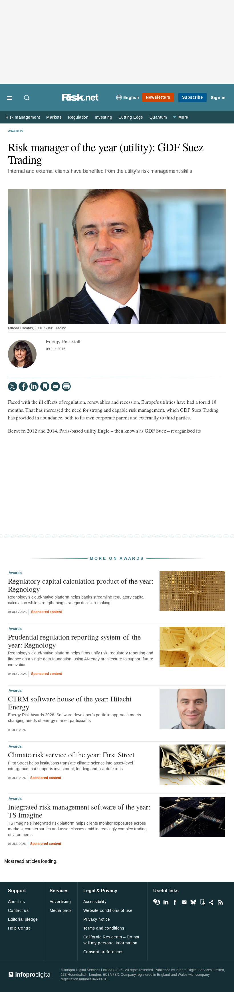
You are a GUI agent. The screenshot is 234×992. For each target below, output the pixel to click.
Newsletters (158, 97)
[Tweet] (12, 386)
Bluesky (193, 902)
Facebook (175, 902)
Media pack (61, 910)
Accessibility (94, 901)
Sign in (218, 98)
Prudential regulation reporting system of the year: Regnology (74, 641)
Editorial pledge (23, 919)
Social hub (211, 902)
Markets (54, 117)
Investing (103, 117)
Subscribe (192, 97)
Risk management (22, 117)
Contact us (18, 910)
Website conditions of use (108, 910)
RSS (220, 902)
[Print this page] (66, 386)
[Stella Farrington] (22, 354)
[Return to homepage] (80, 99)
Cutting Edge (130, 117)
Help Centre (19, 928)
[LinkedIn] (34, 386)
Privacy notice (96, 919)
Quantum (158, 117)
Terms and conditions (103, 928)
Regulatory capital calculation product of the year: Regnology (81, 585)
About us (16, 901)
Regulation (78, 117)
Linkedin (165, 902)
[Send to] (55, 386)
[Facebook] (23, 386)
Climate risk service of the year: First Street (71, 754)
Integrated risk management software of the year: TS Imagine (79, 811)
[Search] (27, 98)
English (131, 98)
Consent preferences (103, 952)
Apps (202, 902)
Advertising (60, 901)
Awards (15, 131)
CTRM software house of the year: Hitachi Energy (70, 703)
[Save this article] (44, 386)
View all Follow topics (156, 902)
